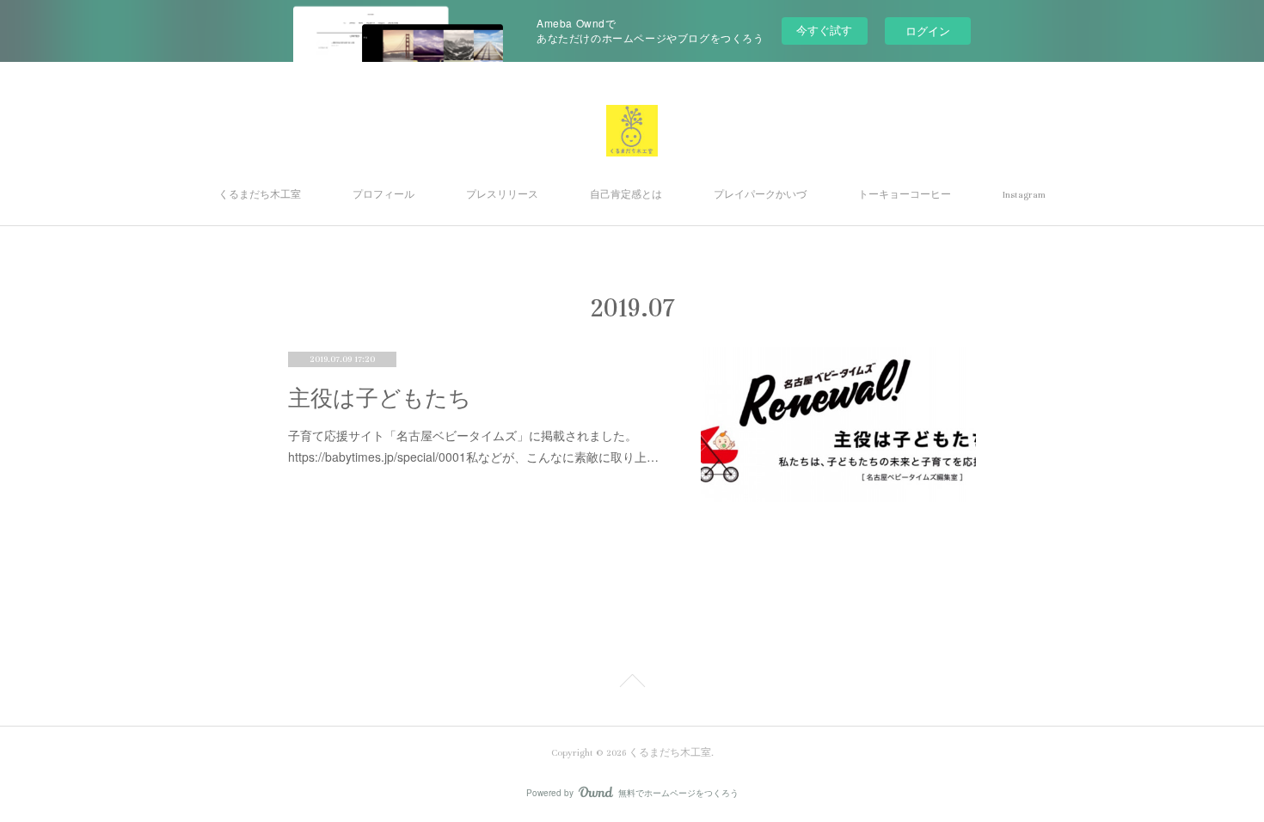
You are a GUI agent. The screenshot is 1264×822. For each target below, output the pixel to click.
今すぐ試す (824, 29)
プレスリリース (502, 194)
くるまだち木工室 (259, 194)
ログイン (927, 30)
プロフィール (383, 194)
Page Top (632, 683)
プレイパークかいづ (760, 194)
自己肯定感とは (626, 194)
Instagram (1024, 194)
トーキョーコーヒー (904, 194)
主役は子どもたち (379, 398)
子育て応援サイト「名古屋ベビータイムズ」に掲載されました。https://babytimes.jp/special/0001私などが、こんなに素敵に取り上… (473, 445)
